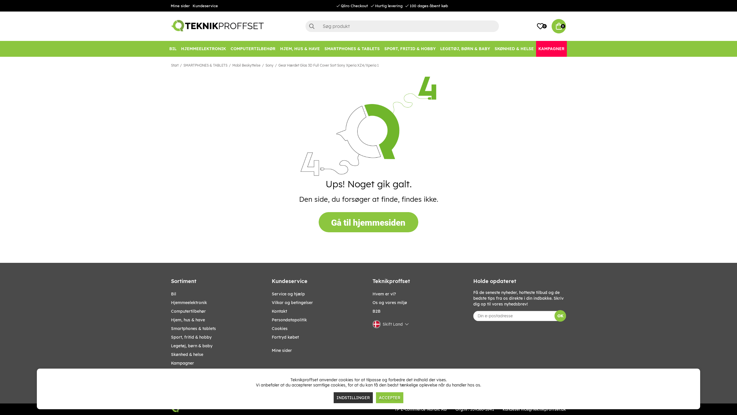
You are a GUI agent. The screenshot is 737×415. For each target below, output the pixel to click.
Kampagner (182, 363)
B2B (377, 311)
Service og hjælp (288, 294)
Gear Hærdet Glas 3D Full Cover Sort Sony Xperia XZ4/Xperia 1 (328, 65)
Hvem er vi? (384, 294)
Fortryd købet (285, 337)
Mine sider (180, 5)
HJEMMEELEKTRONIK (189, 302)
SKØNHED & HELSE (187, 354)
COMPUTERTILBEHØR (188, 311)
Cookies (280, 328)
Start (174, 65)
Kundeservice (205, 5)
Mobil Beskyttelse (246, 65)
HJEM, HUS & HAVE (188, 319)
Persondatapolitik (289, 319)
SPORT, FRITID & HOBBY (191, 337)
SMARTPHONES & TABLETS (205, 65)
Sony (269, 65)
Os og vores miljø (390, 302)
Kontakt (279, 311)
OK (560, 315)
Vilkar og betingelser (292, 302)
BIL (173, 294)
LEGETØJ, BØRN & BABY (191, 345)
